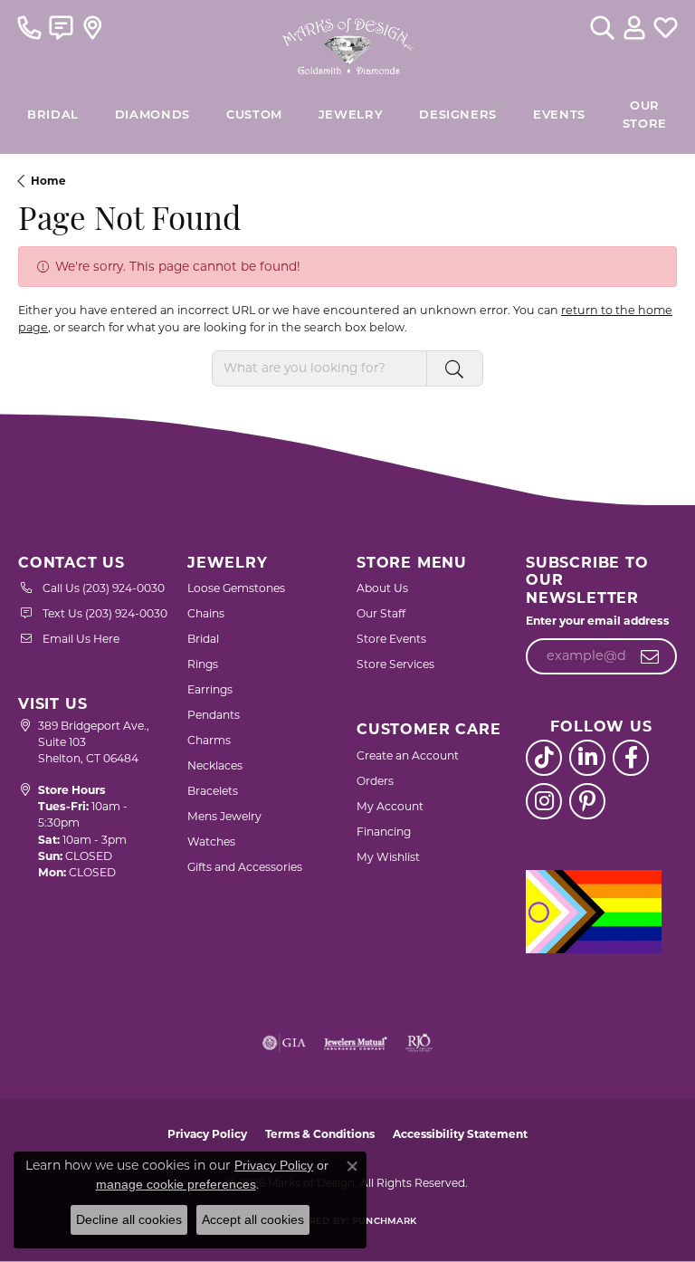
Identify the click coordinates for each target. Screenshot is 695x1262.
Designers (458, 115)
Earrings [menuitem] (210, 689)
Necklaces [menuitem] (215, 765)
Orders (375, 781)
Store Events (391, 638)
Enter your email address (598, 620)
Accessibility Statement (460, 1134)
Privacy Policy (207, 1134)
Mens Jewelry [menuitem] (224, 816)
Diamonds (152, 115)
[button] (602, 27)
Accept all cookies (253, 1219)
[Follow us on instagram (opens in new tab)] (544, 801)
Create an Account (408, 755)
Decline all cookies (129, 1219)
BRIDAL (53, 115)
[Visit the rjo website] (419, 1042)
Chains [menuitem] (205, 613)
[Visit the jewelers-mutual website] (355, 1042)
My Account (390, 806)
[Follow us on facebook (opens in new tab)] (631, 758)
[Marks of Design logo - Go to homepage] (348, 41)
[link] (29, 27)
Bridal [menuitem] (203, 638)
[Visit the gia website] (284, 1042)
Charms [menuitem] (209, 740)
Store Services (395, 664)
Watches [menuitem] (211, 841)
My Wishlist (388, 857)
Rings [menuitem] (202, 664)
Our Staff (381, 613)
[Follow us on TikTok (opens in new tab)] (544, 758)
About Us (382, 588)
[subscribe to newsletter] (650, 656)
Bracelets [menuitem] (212, 791)
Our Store (645, 115)
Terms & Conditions (320, 1134)
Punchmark (384, 1222)
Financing (384, 831)
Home (48, 180)
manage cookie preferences (176, 1184)
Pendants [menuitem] (213, 715)
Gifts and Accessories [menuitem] (244, 867)
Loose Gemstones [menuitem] (236, 588)
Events (559, 115)
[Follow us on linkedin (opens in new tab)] (587, 758)
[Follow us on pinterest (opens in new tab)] (587, 801)
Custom (254, 115)
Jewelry (351, 115)
